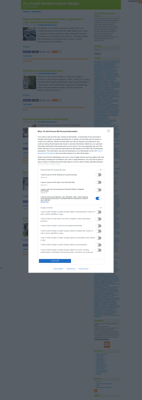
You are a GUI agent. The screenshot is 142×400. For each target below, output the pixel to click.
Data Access (71, 269)
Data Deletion (58, 269)
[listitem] (71, 170)
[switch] (98, 174)
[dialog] (71, 200)
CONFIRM (55, 261)
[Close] (109, 131)
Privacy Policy (83, 269)
